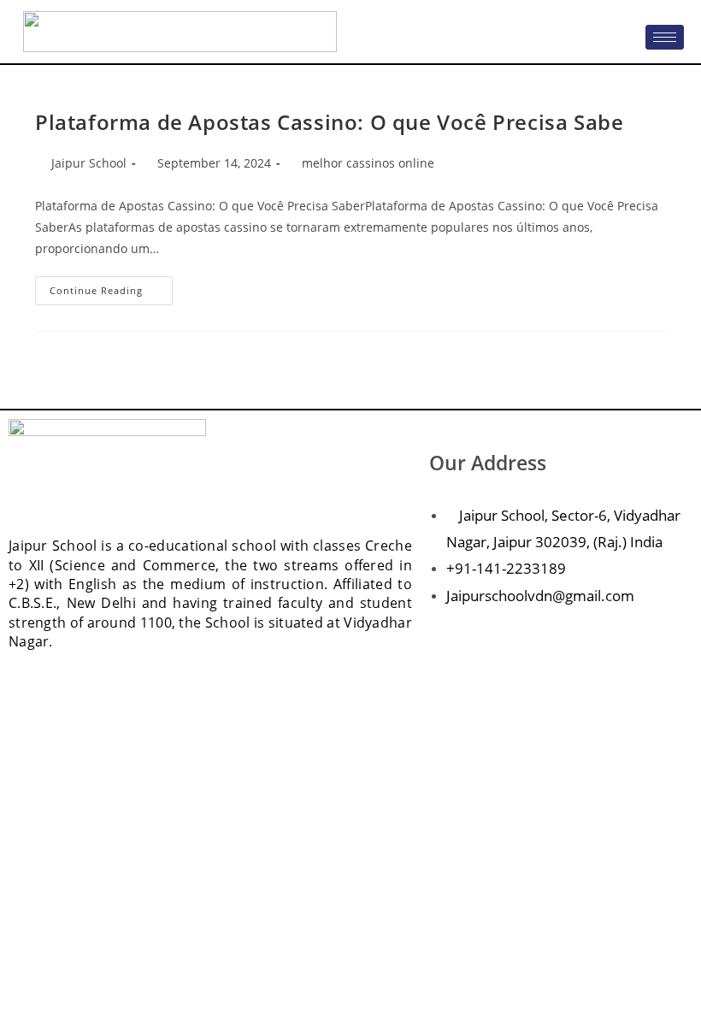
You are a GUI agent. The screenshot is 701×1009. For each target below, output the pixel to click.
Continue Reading (111, 286)
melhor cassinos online (368, 163)
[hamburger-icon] (664, 37)
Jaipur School (89, 163)
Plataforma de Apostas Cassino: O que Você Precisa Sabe (329, 122)
